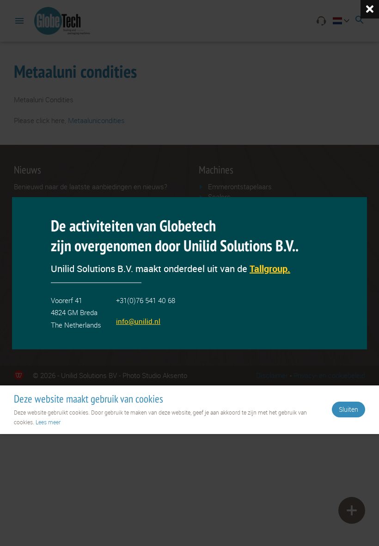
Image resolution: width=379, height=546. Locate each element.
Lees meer (48, 422)
